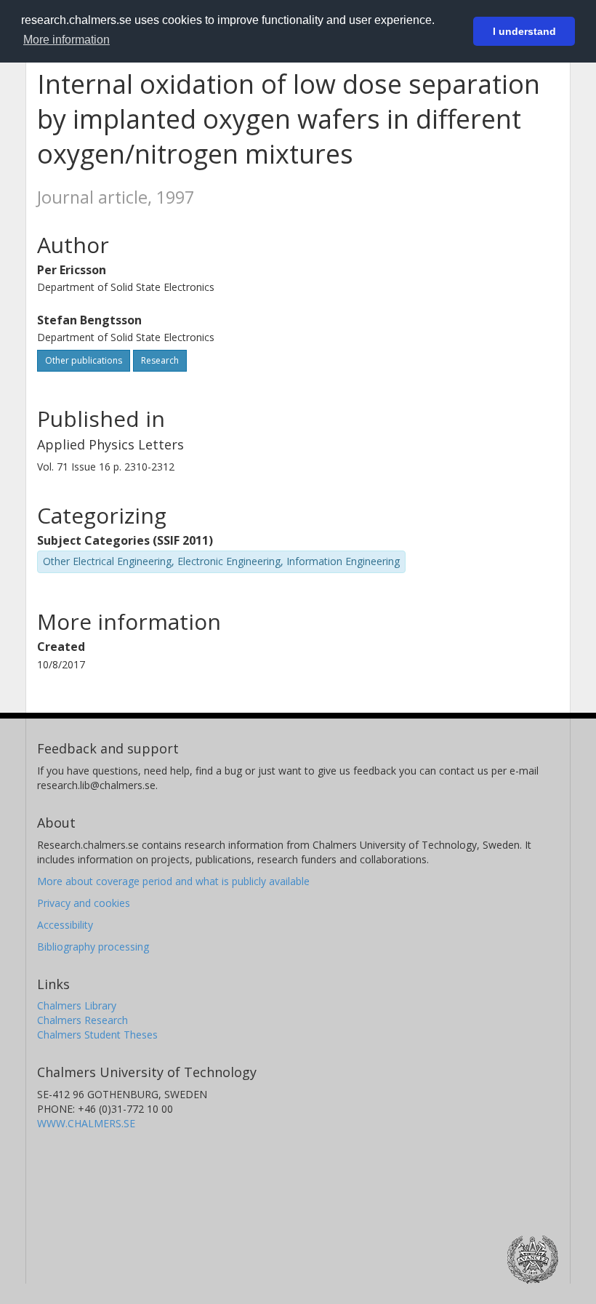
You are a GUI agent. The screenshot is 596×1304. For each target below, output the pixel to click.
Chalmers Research (82, 1020)
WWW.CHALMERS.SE (86, 1123)
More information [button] (66, 39)
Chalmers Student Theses (97, 1034)
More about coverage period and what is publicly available (173, 881)
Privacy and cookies (83, 903)
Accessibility (65, 925)
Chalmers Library (76, 1005)
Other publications (83, 360)
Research (160, 360)
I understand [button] (524, 31)
